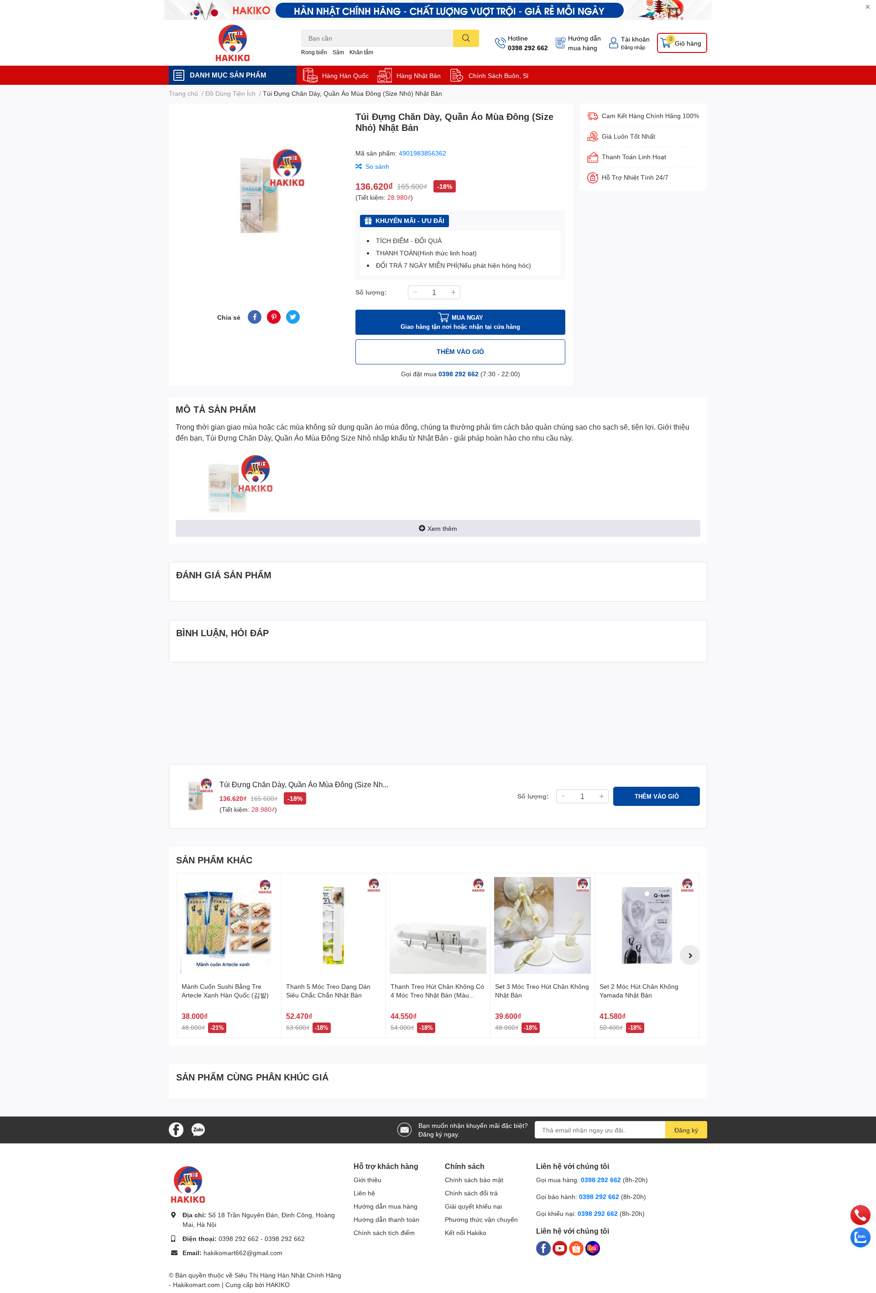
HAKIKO (278, 1284)
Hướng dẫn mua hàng (584, 43)
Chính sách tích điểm (384, 1232)
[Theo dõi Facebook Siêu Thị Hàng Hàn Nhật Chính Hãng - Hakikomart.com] (176, 1129)
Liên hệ (364, 1193)
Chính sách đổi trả (471, 1193)
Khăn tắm (361, 52)
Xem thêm (442, 528)
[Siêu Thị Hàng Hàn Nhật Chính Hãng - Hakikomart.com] (232, 43)
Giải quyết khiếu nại (473, 1206)
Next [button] (690, 955)
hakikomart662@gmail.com (242, 1253)
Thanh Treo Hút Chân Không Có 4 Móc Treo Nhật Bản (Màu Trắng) (437, 995)
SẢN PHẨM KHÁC (214, 859)
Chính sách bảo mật (474, 1180)
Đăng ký (686, 1130)
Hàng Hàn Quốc (345, 75)
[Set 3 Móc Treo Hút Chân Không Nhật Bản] (542, 925)
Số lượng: (371, 292)
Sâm (338, 52)
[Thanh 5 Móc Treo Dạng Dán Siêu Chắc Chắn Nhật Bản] (333, 925)
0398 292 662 (528, 48)
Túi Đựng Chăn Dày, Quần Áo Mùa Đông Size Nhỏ (288, 437)
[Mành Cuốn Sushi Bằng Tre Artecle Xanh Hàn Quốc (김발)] (229, 925)
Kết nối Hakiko (465, 1232)
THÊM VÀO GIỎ (460, 351)
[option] (258, 196)
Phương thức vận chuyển (481, 1219)
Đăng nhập (633, 47)
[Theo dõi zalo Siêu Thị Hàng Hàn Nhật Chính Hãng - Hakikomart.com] (198, 1129)
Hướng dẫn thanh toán (386, 1219)
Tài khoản (635, 39)
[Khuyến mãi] (438, 10)
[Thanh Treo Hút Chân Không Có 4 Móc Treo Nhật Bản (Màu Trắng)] (438, 925)
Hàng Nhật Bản (418, 75)
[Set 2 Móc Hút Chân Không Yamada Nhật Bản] (647, 925)
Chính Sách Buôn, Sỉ (498, 75)
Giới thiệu (367, 1180)
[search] (466, 38)
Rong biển (314, 52)
